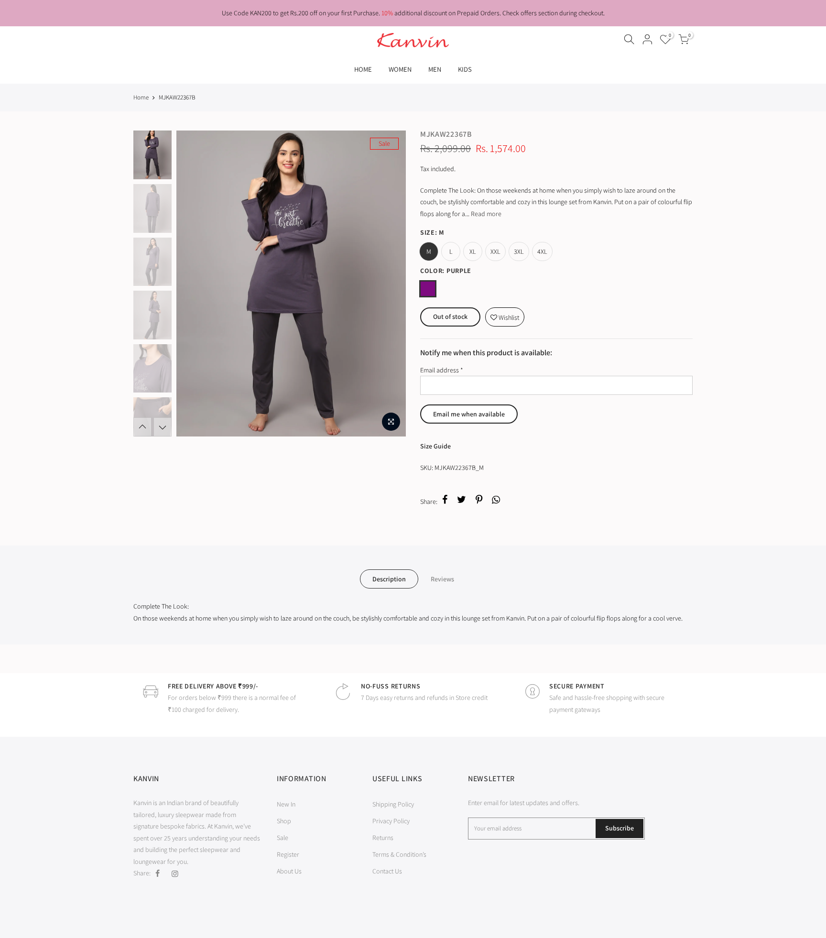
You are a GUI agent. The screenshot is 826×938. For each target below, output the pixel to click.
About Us (289, 871)
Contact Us (387, 871)
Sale (282, 837)
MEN (434, 69)
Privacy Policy (391, 821)
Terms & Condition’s (399, 854)
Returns (382, 837)
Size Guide (435, 446)
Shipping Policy (393, 804)
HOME (363, 69)
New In (286, 804)
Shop (284, 821)
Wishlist (504, 315)
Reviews (442, 579)
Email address (441, 370)
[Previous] (193, 283)
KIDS (465, 69)
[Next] (389, 283)
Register (288, 854)
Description (389, 579)
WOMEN (400, 69)
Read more (485, 213)
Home (141, 97)
